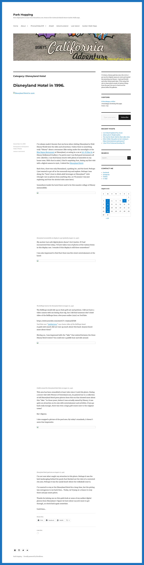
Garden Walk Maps (89, 26)
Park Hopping (23, 14)
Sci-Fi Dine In (87, 152)
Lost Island (75, 26)
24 (107, 211)
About (23, 26)
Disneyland (17, 146)
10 (107, 204)
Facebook (106, 172)
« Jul (107, 218)
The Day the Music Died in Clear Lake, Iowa (116, 137)
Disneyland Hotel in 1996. (38, 85)
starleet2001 (52, 324)
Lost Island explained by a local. (113, 133)
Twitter (105, 177)
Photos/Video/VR (37, 26)
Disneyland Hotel (76, 163)
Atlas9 (51, 26)
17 (107, 208)
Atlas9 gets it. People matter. (112, 135)
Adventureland (62, 26)
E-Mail (105, 179)
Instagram (106, 174)
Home (15, 26)
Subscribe (124, 117)
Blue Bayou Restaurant (45, 152)
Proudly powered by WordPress (33, 556)
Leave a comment (19, 151)
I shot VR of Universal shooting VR (114, 143)
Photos (19, 148)
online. (108, 101)
